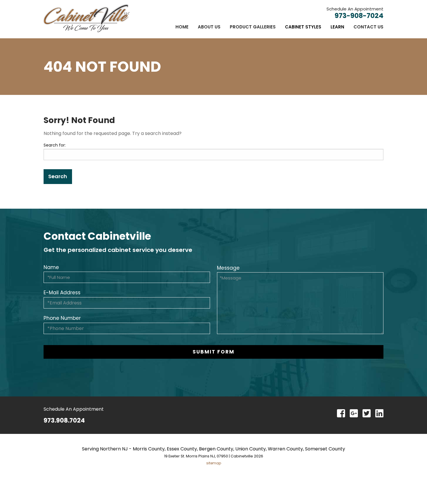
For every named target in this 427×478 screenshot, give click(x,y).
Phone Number (62, 318)
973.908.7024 (64, 420)
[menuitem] (182, 27)
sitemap (213, 463)
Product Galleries (253, 27)
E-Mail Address (62, 292)
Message (228, 267)
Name (51, 267)
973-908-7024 (359, 15)
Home (182, 27)
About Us (209, 27)
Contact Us (368, 27)
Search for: (55, 145)
